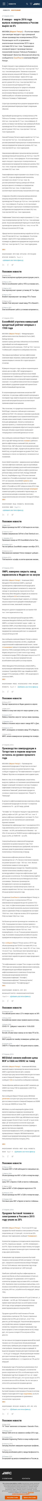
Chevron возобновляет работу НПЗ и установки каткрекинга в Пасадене (21, 284)
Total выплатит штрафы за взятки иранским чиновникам (21, 559)
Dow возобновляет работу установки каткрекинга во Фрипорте (21, 310)
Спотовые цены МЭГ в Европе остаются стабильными (21, 1201)
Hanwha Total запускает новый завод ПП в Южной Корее (21, 303)
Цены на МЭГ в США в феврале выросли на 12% (19, 1188)
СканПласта (14, 897)
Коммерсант (32, 1236)
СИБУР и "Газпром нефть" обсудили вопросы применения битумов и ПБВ (21, 1046)
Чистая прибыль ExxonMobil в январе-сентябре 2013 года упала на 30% (21, 547)
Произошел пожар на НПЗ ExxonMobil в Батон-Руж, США (21, 540)
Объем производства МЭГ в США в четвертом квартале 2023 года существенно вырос (21, 1175)
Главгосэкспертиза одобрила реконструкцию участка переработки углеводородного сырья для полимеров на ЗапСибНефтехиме (21, 277)
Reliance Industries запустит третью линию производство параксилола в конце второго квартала (21, 717)
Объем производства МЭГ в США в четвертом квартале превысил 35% (21, 1195)
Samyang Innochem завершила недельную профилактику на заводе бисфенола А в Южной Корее (21, 1446)
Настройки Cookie (12, 1497)
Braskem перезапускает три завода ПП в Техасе (19, 297)
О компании (7, 1478)
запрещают (34, 489)
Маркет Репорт (16, 32)
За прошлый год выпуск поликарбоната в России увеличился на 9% (21, 1458)
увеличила (6, 1099)
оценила (26, 481)
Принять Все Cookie (30, 1497)
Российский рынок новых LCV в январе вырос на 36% (20, 1014)
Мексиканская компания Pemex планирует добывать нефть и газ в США (21, 553)
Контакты (26, 1478)
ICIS (15, 596)
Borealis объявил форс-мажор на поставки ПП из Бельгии (21, 1033)
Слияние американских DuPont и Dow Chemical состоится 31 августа (21, 534)
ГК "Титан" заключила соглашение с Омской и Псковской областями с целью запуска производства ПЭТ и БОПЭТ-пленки (21, 1426)
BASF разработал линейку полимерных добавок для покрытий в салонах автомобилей (21, 1039)
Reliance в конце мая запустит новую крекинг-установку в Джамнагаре (21, 711)
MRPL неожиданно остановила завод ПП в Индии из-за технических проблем (21, 730)
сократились (27, 1394)
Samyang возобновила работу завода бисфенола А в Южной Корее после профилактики (21, 1452)
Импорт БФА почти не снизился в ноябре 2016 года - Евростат (21, 1433)
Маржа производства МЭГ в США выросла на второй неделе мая (21, 527)
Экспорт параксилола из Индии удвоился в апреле (19, 704)
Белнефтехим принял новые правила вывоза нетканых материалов (21, 1020)
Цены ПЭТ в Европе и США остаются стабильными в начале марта (21, 1182)
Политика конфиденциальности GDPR (23, 1493)
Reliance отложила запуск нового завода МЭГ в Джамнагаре (21, 723)
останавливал (7, 647)
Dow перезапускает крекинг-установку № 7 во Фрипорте (21, 290)
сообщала (9, 943)
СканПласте (18, 58)
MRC (3, 249)
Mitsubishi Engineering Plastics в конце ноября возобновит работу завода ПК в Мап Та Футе (21, 1439)
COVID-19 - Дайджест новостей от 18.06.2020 (18, 1026)
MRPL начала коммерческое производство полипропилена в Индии (21, 736)
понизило (27, 441)
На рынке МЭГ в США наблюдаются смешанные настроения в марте (21, 1169)
